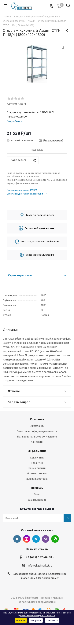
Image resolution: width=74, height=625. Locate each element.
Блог (37, 494)
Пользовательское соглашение (37, 436)
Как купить (37, 457)
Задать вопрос (37, 499)
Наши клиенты (37, 468)
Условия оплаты (37, 473)
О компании (37, 425)
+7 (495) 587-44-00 (39, 557)
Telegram (36, 539)
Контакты (37, 441)
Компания (37, 419)
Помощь (37, 487)
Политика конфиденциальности (37, 431)
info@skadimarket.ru (40, 565)
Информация (37, 450)
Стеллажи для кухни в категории (25, 193)
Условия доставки (37, 478)
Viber (45, 539)
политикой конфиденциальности (37, 615)
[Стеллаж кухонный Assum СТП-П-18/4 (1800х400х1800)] (37, 64)
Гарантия (37, 462)
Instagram (26, 539)
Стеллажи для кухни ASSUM (22, 190)
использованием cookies (57, 613)
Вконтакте (17, 539)
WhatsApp (55, 539)
